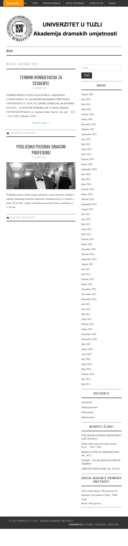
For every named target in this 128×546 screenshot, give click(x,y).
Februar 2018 (87, 374)
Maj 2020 (85, 344)
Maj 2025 (85, 144)
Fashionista (75, 524)
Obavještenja (15, 133)
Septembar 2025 (89, 134)
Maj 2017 (85, 384)
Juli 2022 (85, 269)
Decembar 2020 (88, 334)
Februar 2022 (87, 279)
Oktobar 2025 (87, 129)
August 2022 (87, 264)
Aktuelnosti (15, 217)
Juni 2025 (85, 139)
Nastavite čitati (41, 122)
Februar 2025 (87, 159)
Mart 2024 (86, 184)
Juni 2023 (85, 219)
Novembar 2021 (88, 294)
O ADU (24, 3)
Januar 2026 (87, 119)
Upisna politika (96, 3)
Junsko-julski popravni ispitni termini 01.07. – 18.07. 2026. (99, 445)
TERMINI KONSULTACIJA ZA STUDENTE (41, 80)
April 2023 (86, 229)
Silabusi (112, 3)
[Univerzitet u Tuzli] (63, 27)
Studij (35, 3)
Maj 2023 (85, 224)
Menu (9, 51)
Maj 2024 (85, 179)
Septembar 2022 (89, 259)
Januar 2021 (87, 329)
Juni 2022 (85, 274)
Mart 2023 (86, 234)
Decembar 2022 (88, 249)
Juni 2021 (85, 309)
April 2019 (86, 354)
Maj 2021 (85, 314)
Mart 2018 (86, 369)
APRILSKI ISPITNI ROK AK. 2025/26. (100, 468)
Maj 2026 (85, 104)
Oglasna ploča (28, 133)
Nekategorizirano (89, 407)
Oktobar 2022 (87, 254)
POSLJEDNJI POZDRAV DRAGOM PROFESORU (41, 149)
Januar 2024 (87, 194)
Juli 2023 (85, 214)
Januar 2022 (87, 284)
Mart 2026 (86, 109)
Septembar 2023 (89, 204)
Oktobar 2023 (87, 199)
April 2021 (86, 319)
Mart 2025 (86, 154)
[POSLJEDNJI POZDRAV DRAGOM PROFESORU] (41, 175)
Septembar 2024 (89, 169)
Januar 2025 (87, 164)
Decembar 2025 (88, 124)
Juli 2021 (85, 304)
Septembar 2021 (89, 299)
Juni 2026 (85, 99)
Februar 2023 (87, 239)
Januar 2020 (87, 349)
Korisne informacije (52, 3)
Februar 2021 (87, 324)
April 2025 (86, 149)
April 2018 (86, 364)
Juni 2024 (85, 174)
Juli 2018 (85, 359)
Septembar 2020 (89, 339)
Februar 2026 (87, 114)
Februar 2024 (87, 189)
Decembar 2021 (88, 289)
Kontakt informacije (75, 3)
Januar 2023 (87, 244)
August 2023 (87, 209)
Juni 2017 (85, 379)
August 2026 (87, 94)
